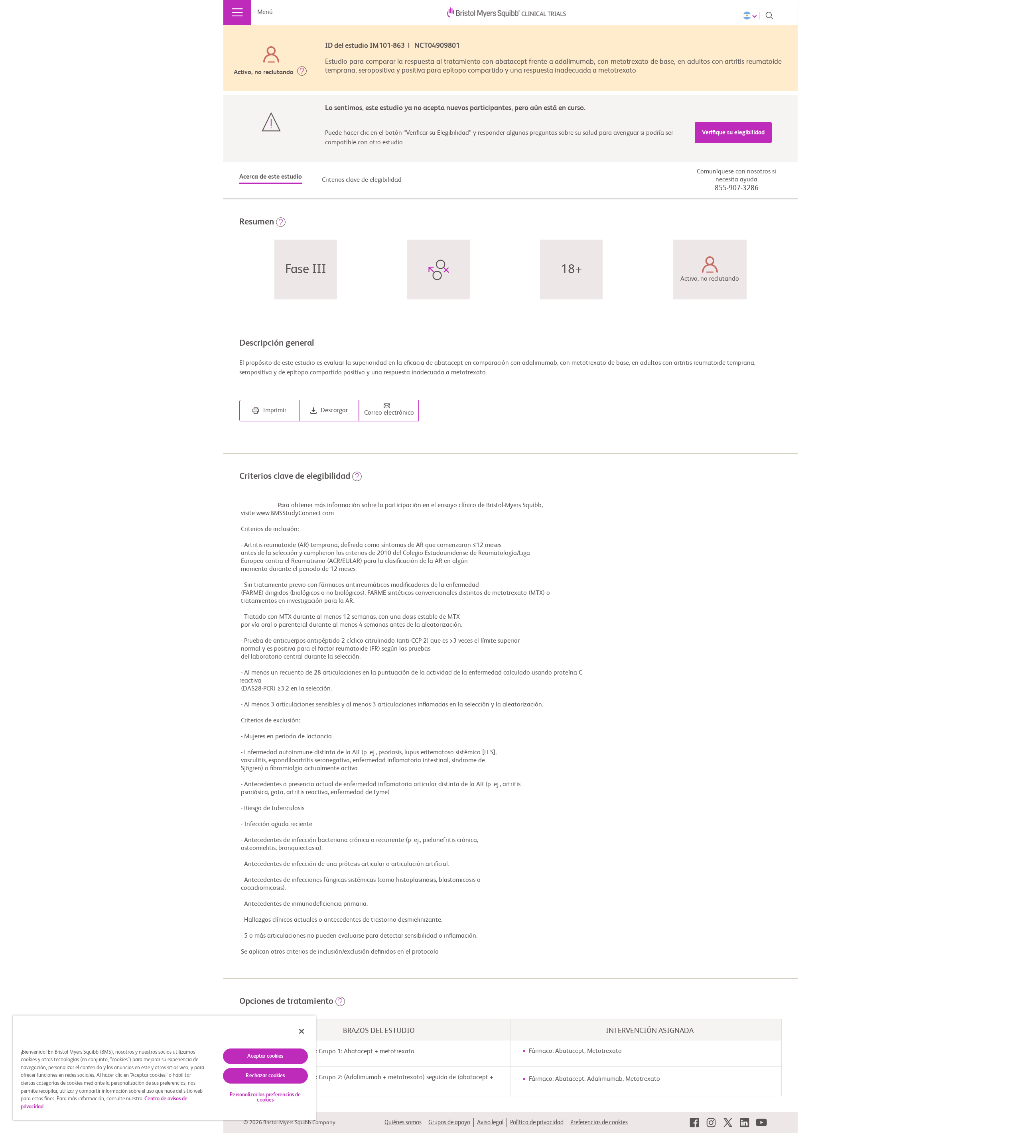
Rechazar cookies (265, 1075)
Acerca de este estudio (270, 177)
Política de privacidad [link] (537, 1122)
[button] (302, 72)
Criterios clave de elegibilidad (362, 180)
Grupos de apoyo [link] (449, 1122)
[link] (694, 1123)
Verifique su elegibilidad (733, 133)
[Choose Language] (751, 16)
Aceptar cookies (265, 1056)
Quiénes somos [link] (403, 1122)
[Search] (769, 15)
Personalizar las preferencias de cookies (265, 1097)
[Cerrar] (301, 1031)
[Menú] (237, 12)
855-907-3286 (737, 188)
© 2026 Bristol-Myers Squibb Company (289, 1122)
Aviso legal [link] (490, 1122)
